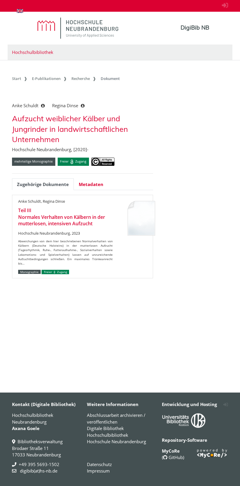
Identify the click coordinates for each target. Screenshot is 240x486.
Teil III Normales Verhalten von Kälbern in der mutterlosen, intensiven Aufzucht (61, 217)
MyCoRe (171, 451)
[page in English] (20, 11)
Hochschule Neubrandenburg (116, 441)
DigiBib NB (195, 27)
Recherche (80, 78)
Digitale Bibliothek (105, 428)
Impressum (98, 471)
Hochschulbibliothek (32, 52)
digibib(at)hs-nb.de (38, 471)
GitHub (175, 457)
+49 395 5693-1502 (39, 464)
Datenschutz (99, 464)
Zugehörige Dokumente (43, 184)
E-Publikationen (46, 78)
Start (16, 78)
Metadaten (91, 184)
